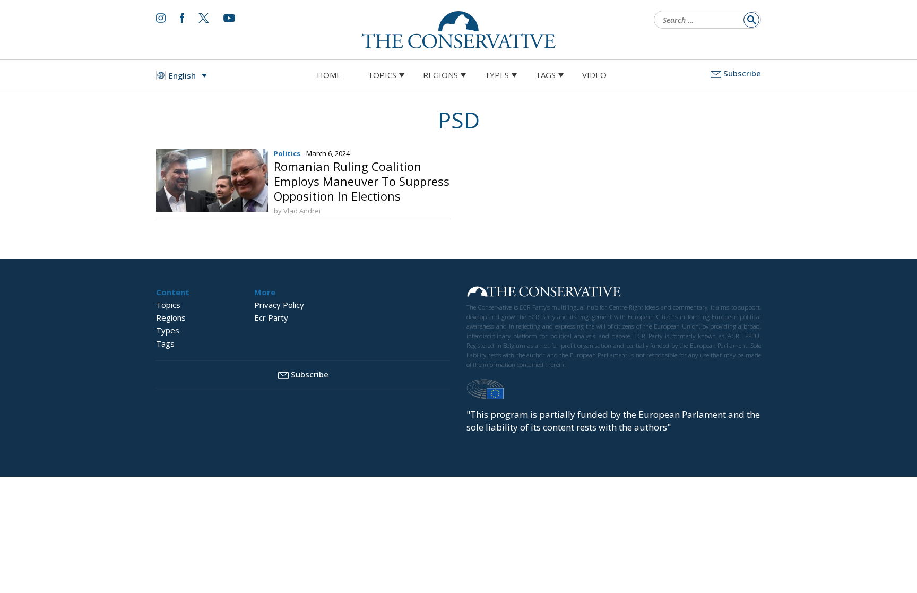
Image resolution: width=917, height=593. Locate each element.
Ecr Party (271, 317)
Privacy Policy (279, 304)
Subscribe (742, 73)
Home (329, 75)
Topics (382, 75)
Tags (545, 75)
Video (594, 75)
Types (497, 75)
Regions (440, 75)
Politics (287, 153)
